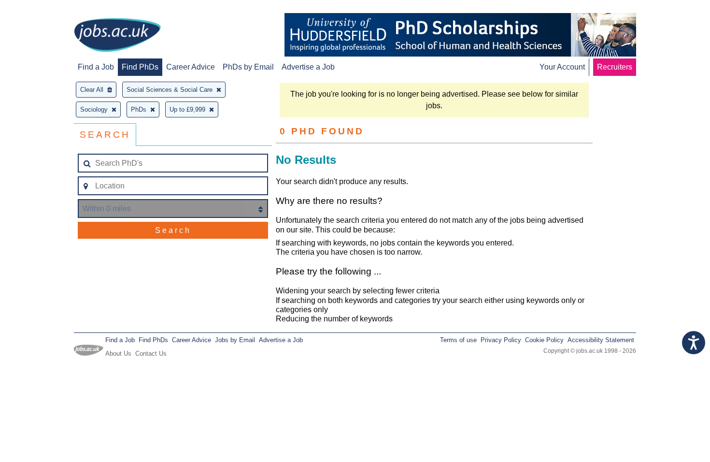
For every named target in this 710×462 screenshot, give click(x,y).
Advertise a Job (308, 67)
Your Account (562, 67)
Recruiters (614, 67)
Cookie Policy (544, 340)
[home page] (117, 36)
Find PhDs (140, 67)
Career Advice (190, 67)
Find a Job (96, 67)
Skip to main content (38, 8)
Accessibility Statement (601, 340)
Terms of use (458, 340)
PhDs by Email (248, 67)
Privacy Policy (501, 340)
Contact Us (151, 353)
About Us (118, 353)
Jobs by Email (235, 340)
